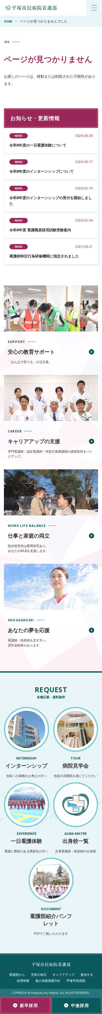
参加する (87, 974)
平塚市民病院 (75, 980)
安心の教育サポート (31, 351)
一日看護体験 (26, 837)
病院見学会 (76, 762)
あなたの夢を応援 (29, 630)
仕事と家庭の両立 (29, 535)
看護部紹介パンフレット (51, 916)
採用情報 (23, 980)
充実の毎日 (39, 974)
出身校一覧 (76, 837)
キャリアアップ (64, 974)
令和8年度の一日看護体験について (37, 145)
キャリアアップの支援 (34, 441)
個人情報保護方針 (47, 980)
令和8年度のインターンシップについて (41, 171)
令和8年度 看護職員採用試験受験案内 (40, 229)
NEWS (18, 136)
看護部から (17, 974)
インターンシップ (26, 762)
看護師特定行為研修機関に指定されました (44, 256)
